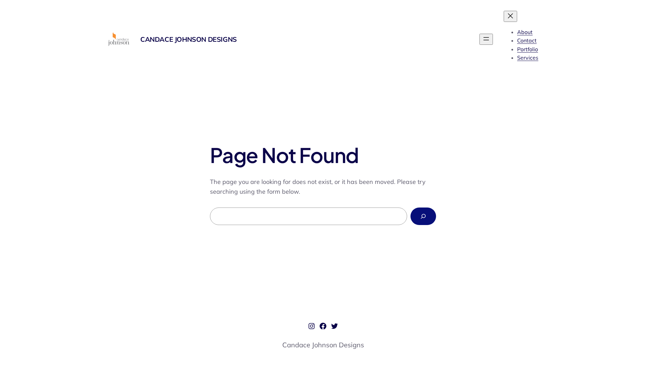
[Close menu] (510, 16)
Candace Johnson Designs (188, 39)
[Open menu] (486, 39)
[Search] (423, 216)
